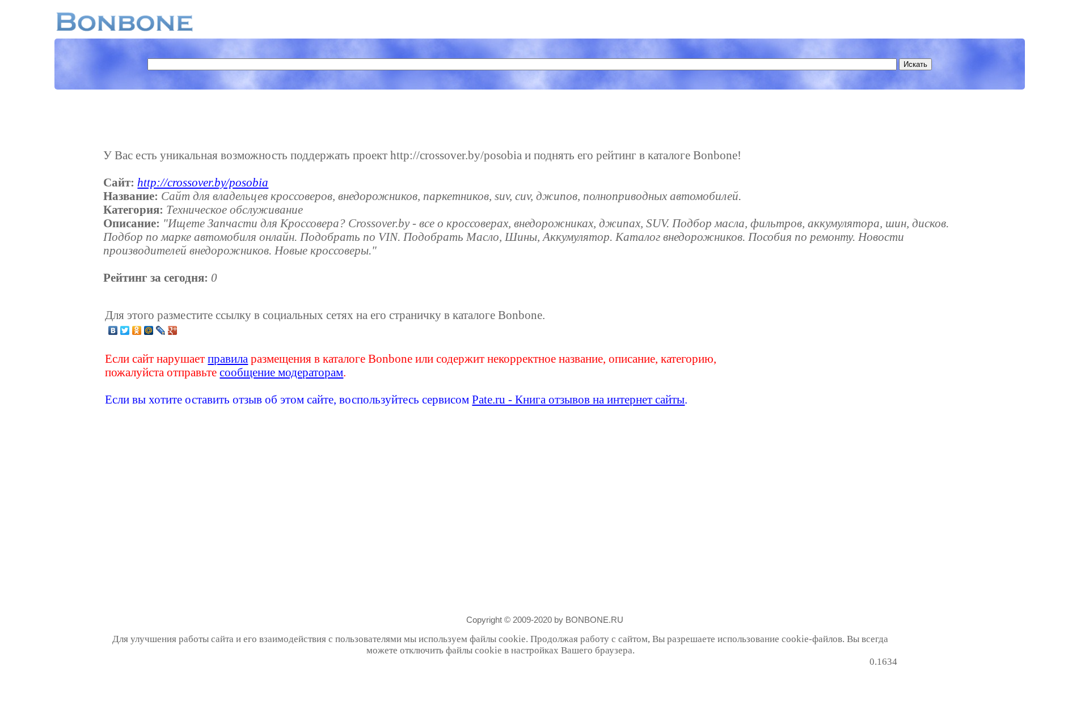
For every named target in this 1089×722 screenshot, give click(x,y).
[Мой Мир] (149, 330)
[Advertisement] (808, 357)
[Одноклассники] (137, 330)
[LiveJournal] (161, 330)
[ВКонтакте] (113, 330)
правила (228, 358)
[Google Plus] (173, 330)
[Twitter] (125, 330)
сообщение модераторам (281, 372)
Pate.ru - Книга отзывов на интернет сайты (578, 399)
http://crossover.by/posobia (202, 182)
